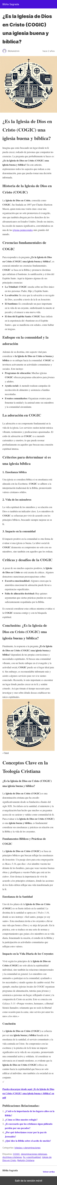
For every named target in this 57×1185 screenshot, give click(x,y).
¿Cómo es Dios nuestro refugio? (21, 1119)
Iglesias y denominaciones (27, 1147)
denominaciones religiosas (34, 1154)
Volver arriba (49, 1172)
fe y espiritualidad (32, 1157)
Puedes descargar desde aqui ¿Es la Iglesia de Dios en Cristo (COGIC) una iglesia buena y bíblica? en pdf (28, 1093)
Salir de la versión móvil (28, 1180)
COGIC (16, 1154)
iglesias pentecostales (23, 230)
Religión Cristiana (25, 1160)
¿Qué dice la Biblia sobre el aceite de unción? (28, 1140)
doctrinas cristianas (12, 1157)
